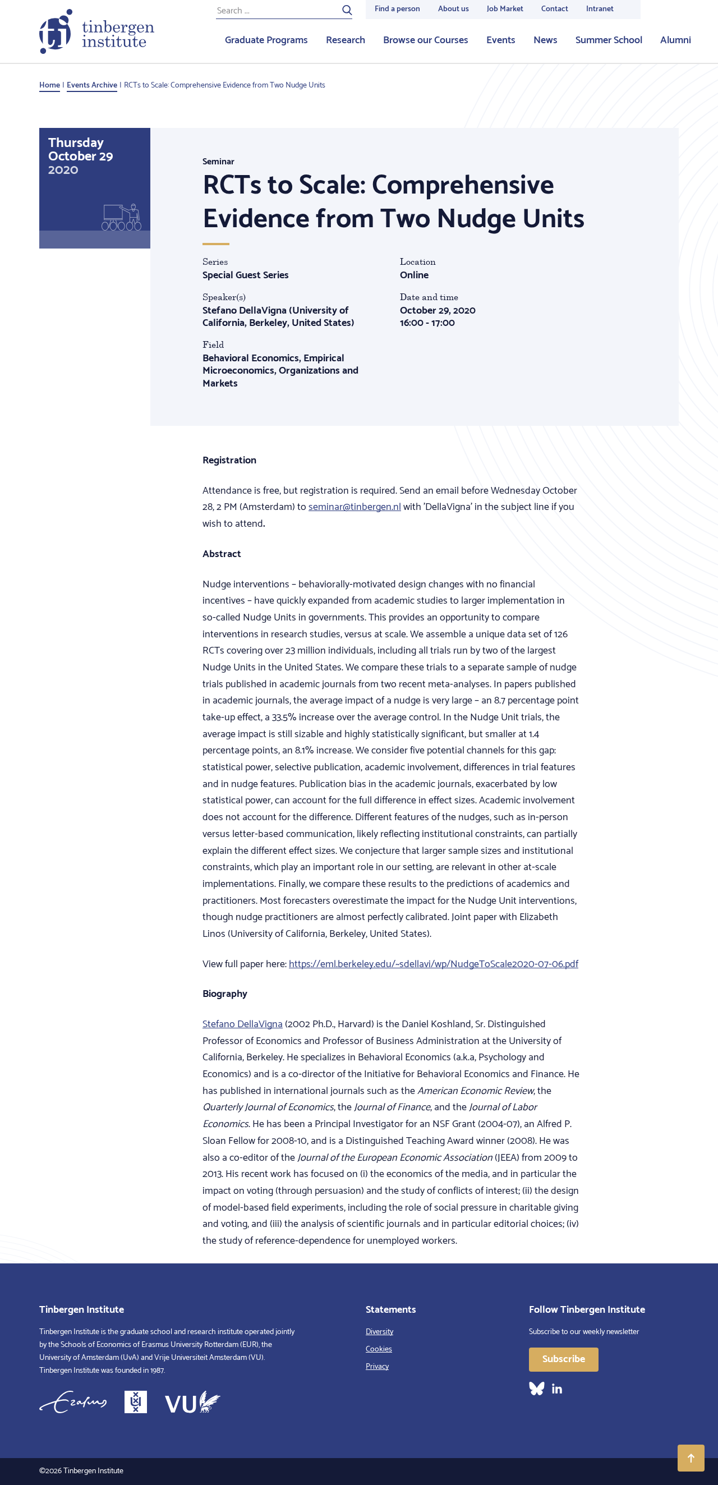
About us (453, 9)
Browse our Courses (425, 40)
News (545, 40)
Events (501, 40)
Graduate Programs (266, 40)
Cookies (379, 1349)
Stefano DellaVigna (242, 1024)
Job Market (505, 9)
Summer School (609, 40)
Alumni (675, 40)
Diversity (379, 1332)
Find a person (397, 9)
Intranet (600, 9)
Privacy (377, 1366)
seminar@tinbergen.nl (355, 507)
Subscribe (563, 1359)
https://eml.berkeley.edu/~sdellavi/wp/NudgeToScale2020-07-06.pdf (433, 964)
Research (345, 40)
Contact (554, 9)
